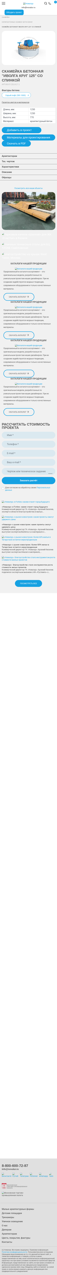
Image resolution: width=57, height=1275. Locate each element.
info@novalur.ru (28, 7)
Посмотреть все (28, 583)
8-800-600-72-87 (15, 1166)
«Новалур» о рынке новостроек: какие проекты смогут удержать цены (26, 525)
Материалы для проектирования (28, 137)
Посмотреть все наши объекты (28, 188)
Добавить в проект (19, 130)
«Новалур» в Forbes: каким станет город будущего (25, 507)
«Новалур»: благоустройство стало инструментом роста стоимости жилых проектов (27, 566)
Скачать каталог (18, 297)
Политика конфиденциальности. (15, 1252)
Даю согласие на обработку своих (27, 488)
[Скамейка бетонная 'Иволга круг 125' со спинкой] (28, 48)
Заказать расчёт (28, 480)
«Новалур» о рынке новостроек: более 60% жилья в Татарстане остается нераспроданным (25, 546)
